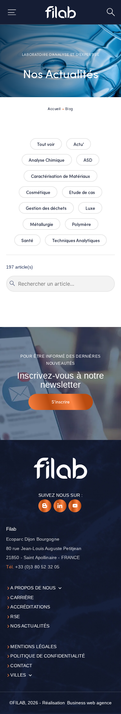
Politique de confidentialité (47, 656)
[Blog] (44, 505)
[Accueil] (60, 12)
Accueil (54, 108)
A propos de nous (32, 588)
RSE (14, 616)
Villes (18, 675)
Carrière (22, 597)
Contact (21, 665)
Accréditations (30, 607)
